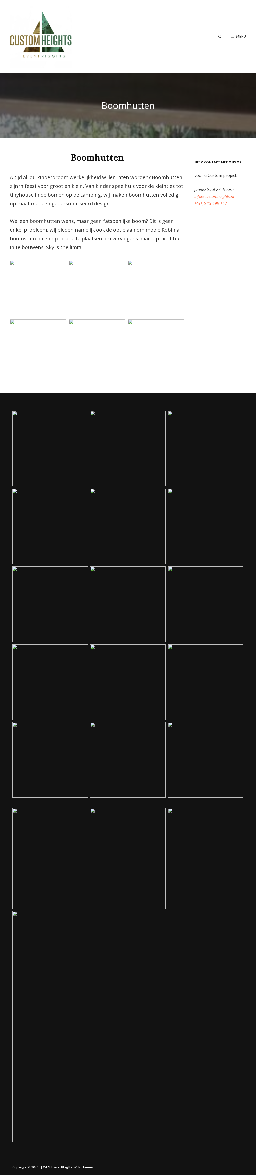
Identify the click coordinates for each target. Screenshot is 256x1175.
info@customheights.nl (214, 196)
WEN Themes (84, 1167)
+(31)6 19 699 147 (210, 203)
